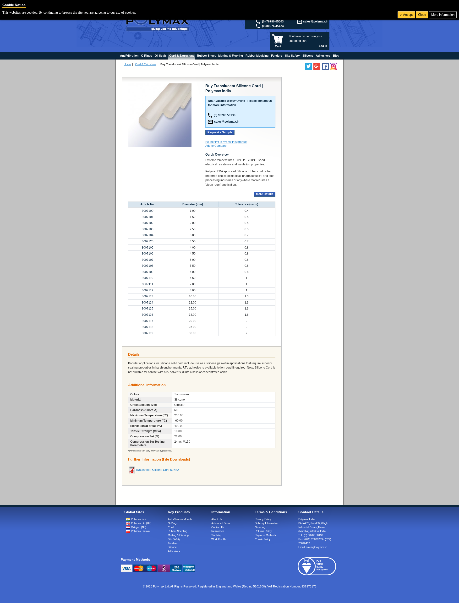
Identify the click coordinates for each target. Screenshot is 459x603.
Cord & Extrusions (145, 64)
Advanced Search (221, 523)
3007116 (147, 314)
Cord (171, 527)
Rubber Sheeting (177, 531)
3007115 (147, 308)
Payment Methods (265, 535)
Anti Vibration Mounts (180, 519)
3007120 (147, 241)
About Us (216, 519)
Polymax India (139, 519)
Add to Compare (216, 145)
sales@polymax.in (315, 21)
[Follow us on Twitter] (308, 66)
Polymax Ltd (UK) (141, 523)
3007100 (147, 210)
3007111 (147, 284)
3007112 (147, 290)
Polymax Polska (140, 531)
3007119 (147, 333)
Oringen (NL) (138, 527)
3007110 (147, 278)
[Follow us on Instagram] (333, 66)
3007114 (147, 302)
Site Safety (174, 539)
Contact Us (217, 527)
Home (127, 64)
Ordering (260, 527)
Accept (407, 14)
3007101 (147, 217)
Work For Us (218, 539)
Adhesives (174, 551)
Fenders (173, 543)
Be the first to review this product (226, 142)
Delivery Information (266, 523)
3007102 (147, 223)
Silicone (172, 547)
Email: (312, 547)
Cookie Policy (263, 539)
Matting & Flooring (178, 535)
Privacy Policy (263, 519)
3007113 (147, 296)
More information (442, 14)
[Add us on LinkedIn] (316, 66)
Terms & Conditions (271, 512)
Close (422, 14)
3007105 (147, 247)
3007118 (147, 327)
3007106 (147, 253)
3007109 (147, 272)
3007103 (147, 229)
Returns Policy (263, 531)
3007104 (147, 235)
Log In (323, 45)
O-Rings (173, 523)
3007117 (147, 321)
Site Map (216, 535)
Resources (217, 531)
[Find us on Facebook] (325, 66)
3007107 (147, 259)
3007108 (147, 265)
